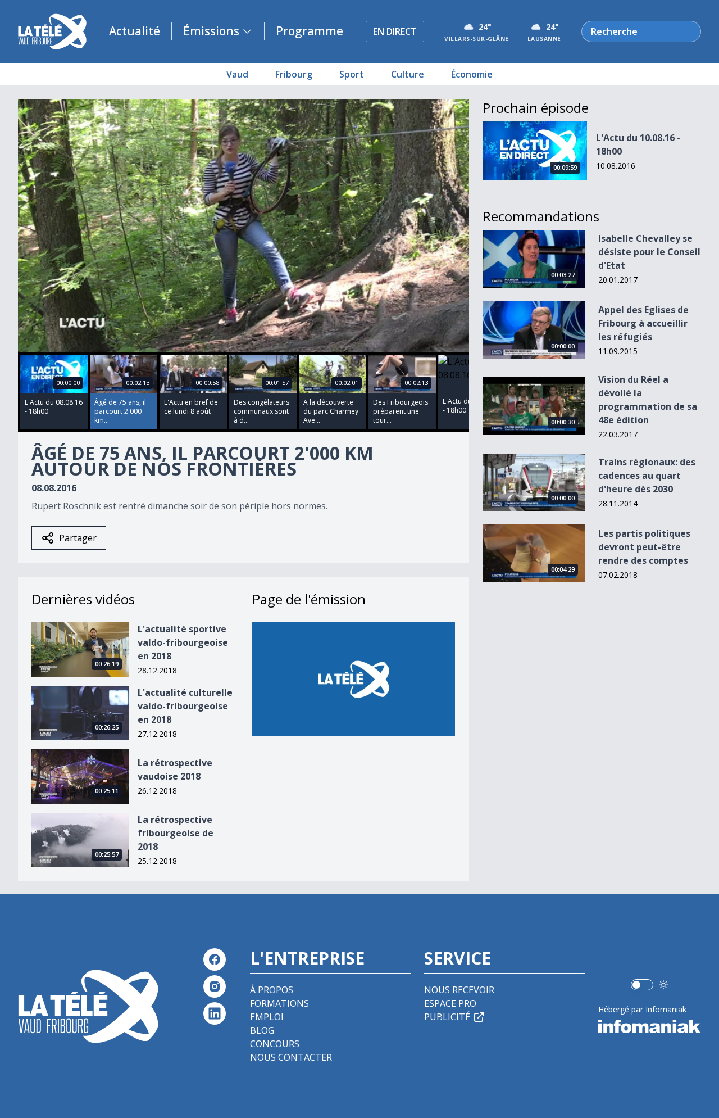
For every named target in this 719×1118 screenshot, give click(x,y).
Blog (262, 1030)
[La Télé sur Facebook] (214, 959)
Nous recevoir (459, 990)
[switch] (642, 984)
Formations (279, 1003)
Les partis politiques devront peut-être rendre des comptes (644, 547)
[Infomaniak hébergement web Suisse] (649, 1026)
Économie (472, 74)
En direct (395, 31)
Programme (309, 31)
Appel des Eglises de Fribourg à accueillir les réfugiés (643, 323)
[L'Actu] (353, 679)
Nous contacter (291, 1057)
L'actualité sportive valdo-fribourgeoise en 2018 (183, 642)
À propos (271, 990)
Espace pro (450, 1003)
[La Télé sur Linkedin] (214, 1013)
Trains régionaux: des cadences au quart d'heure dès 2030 (646, 475)
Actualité (134, 31)
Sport (351, 74)
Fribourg (293, 74)
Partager (78, 538)
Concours (274, 1044)
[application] (243, 225)
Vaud (237, 74)
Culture (407, 74)
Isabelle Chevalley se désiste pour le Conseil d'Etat (649, 251)
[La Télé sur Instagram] (214, 986)
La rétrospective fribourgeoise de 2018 (175, 833)
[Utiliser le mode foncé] (663, 984)
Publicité (447, 1017)
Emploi (267, 1017)
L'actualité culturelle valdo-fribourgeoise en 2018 (185, 706)
